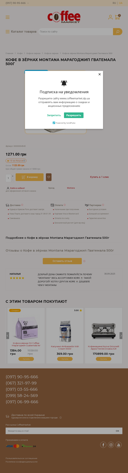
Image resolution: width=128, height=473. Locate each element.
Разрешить (73, 115)
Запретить (54, 115)
